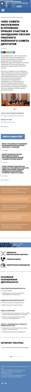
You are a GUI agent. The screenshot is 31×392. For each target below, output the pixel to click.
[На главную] (2, 3)
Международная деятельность (12, 300)
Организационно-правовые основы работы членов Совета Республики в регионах (16, 313)
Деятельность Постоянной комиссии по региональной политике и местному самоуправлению (14, 216)
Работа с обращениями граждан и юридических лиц (14, 324)
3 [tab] (12, 356)
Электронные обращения (18, 265)
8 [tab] (21, 356)
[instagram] (2, 383)
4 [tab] (14, 356)
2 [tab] (16, 109)
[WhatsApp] (9, 52)
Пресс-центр (9, 17)
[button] (2, 10)
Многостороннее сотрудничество (13, 302)
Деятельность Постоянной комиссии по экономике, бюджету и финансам (14, 199)
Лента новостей (18, 17)
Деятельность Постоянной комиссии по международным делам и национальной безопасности (14, 226)
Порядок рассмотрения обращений (13, 332)
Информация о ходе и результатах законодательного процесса (13, 293)
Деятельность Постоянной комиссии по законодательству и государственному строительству (14, 190)
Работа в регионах (9, 122)
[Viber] (14, 52)
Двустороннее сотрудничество (12, 305)
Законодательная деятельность (13, 288)
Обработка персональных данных (17, 253)
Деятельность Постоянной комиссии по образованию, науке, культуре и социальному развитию (14, 207)
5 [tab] (16, 356)
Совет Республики (16, 2)
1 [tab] (14, 109)
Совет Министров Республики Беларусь (15, 347)
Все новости (5, 126)
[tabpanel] (15, 100)
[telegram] (5, 383)
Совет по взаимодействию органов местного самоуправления (13, 317)
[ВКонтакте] (2, 52)
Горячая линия (13, 259)
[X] (4, 52)
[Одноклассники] (7, 52)
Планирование (7, 290)
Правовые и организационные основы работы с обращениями (14, 328)
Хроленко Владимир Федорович (13, 115)
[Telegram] (12, 52)
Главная (3, 17)
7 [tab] (20, 356)
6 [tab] (18, 356)
